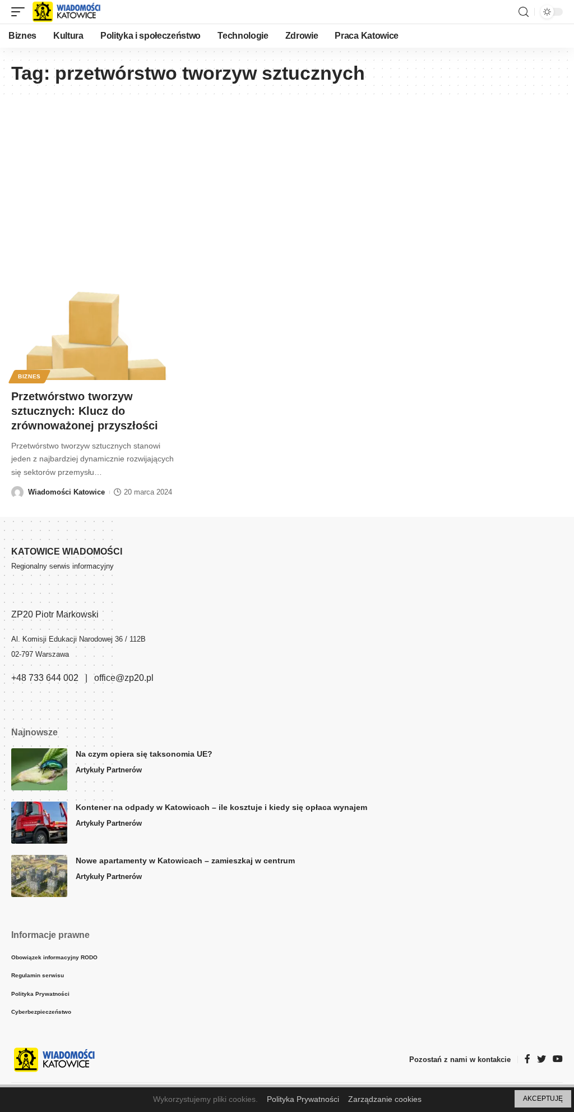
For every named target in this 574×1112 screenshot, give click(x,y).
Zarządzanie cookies (385, 1099)
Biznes (29, 376)
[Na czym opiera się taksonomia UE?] (39, 769)
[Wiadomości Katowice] (71, 12)
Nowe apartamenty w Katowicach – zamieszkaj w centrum (185, 860)
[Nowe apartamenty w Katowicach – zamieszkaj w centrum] (39, 876)
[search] (523, 12)
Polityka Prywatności (303, 1099)
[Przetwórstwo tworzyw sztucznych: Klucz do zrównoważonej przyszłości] (95, 329)
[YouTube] (558, 1059)
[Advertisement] (287, 183)
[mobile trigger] (20, 12)
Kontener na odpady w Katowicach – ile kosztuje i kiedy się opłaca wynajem (221, 807)
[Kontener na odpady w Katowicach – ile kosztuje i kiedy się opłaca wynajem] (39, 823)
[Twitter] (541, 1059)
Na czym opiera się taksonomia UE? (144, 753)
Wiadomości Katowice (66, 492)
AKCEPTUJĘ (543, 1098)
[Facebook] (527, 1059)
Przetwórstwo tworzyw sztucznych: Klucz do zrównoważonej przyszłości (84, 411)
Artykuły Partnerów (109, 770)
